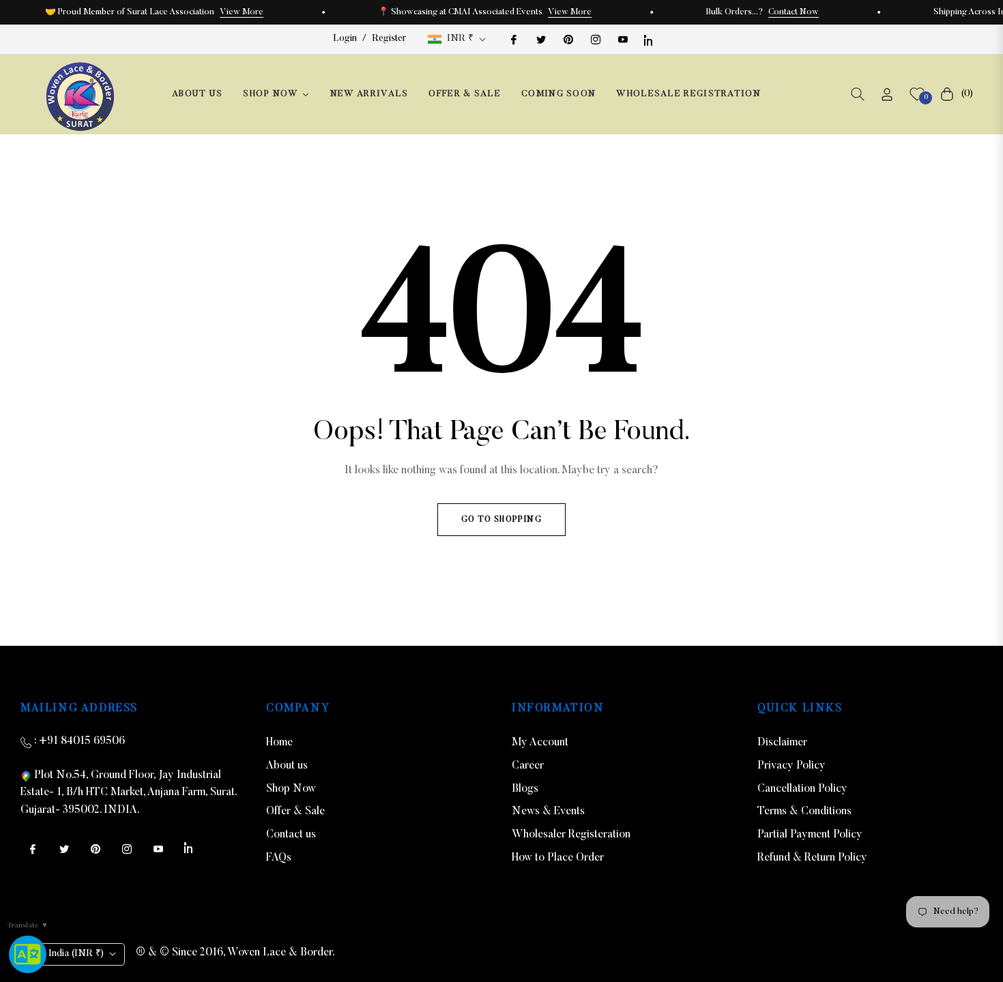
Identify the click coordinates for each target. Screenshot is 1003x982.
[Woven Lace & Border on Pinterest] (567, 39)
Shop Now (291, 789)
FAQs (278, 857)
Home (279, 742)
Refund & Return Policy (812, 857)
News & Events (548, 811)
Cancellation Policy (802, 789)
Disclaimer (782, 742)
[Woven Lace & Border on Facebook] (513, 39)
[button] (858, 94)
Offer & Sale (295, 811)
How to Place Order (558, 857)
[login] (887, 94)
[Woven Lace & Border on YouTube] (622, 39)
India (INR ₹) (76, 954)
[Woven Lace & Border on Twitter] (540, 39)
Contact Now (793, 12)
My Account (540, 742)
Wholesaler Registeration (571, 834)
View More (241, 12)
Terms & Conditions (804, 811)
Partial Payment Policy (809, 834)
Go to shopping (501, 520)
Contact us (291, 834)
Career (528, 765)
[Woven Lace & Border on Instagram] (595, 39)
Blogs (525, 789)
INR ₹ (460, 39)
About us (287, 765)
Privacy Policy (791, 765)
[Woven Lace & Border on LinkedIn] (649, 39)
